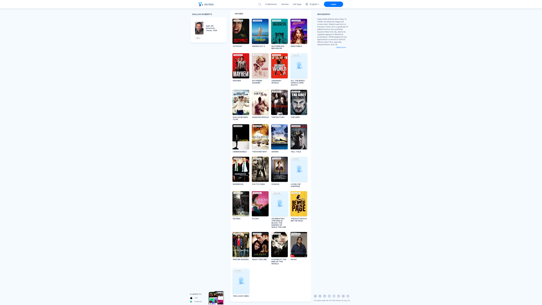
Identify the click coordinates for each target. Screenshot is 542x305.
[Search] (259, 4)
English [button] (313, 4)
